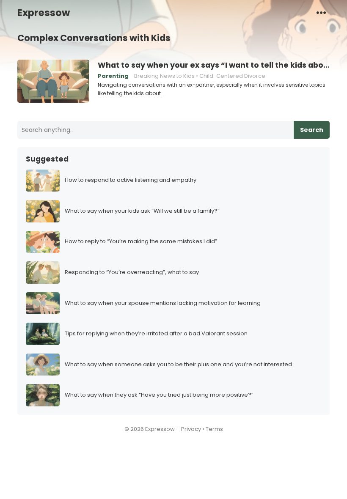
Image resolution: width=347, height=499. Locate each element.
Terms (214, 429)
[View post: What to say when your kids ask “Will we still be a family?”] (43, 211)
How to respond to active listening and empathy (130, 180)
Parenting (113, 76)
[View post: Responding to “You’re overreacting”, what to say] (43, 272)
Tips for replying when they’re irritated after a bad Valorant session (156, 333)
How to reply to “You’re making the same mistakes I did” (141, 241)
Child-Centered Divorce (232, 76)
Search (311, 130)
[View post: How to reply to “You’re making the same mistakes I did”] (43, 242)
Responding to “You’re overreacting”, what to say (132, 272)
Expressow (43, 12)
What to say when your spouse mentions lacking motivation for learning (163, 303)
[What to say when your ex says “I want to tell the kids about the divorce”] (53, 82)
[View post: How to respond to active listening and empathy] (43, 181)
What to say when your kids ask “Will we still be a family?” (142, 211)
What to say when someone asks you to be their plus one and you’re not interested (178, 364)
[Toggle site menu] (321, 12)
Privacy (191, 429)
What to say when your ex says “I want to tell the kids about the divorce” (214, 65)
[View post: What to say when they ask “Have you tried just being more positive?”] (43, 395)
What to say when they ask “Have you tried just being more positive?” (159, 395)
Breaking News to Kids (164, 76)
